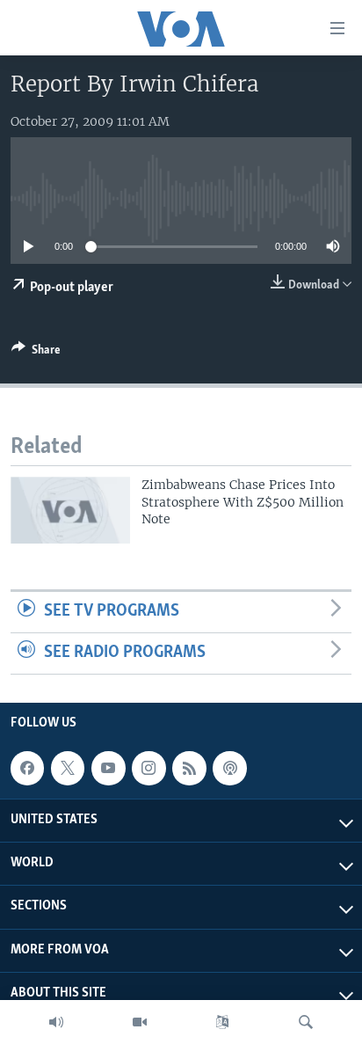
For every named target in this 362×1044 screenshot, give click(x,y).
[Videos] (139, 1022)
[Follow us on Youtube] (108, 768)
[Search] (305, 1022)
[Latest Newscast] (56, 1022)
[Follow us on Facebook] (27, 768)
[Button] (36, 352)
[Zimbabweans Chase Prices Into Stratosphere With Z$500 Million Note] (70, 510)
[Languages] (222, 1022)
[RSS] (189, 768)
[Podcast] (229, 768)
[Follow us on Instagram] (148, 768)
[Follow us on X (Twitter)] (67, 768)
